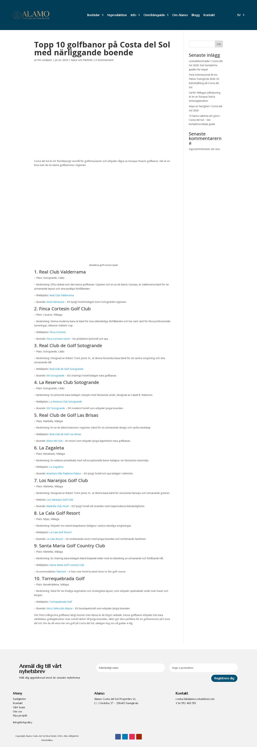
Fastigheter (19, 699)
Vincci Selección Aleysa (59, 608)
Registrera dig (224, 678)
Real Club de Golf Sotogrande (66, 369)
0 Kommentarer (104, 60)
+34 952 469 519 (186, 703)
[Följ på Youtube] (139, 736)
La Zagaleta (56, 466)
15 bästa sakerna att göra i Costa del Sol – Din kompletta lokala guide (204, 120)
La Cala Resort (54, 539)
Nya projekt (20, 715)
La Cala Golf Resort (60, 532)
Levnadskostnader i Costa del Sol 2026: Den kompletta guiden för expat (206, 65)
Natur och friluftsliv (82, 60)
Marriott (61, 571)
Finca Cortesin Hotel (58, 338)
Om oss (17, 711)
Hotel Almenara (55, 302)
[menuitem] (231, 15)
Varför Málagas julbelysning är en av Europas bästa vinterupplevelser (204, 97)
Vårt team (19, 707)
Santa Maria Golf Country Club (66, 565)
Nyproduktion (117, 15)
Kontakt (209, 15)
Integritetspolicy (22, 722)
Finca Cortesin (57, 332)
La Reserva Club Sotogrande (65, 401)
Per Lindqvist (44, 60)
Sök (219, 44)
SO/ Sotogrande (55, 408)
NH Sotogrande (55, 375)
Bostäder (93, 15)
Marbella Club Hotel (57, 506)
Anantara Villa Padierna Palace (63, 473)
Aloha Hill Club (54, 440)
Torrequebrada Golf (60, 601)
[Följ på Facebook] (118, 736)
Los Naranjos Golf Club (60, 499)
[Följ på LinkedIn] (125, 736)
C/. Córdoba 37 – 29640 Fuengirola (116, 703)
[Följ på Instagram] (132, 736)
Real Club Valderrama (61, 295)
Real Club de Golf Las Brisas (65, 434)
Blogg (196, 15)
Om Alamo (180, 15)
